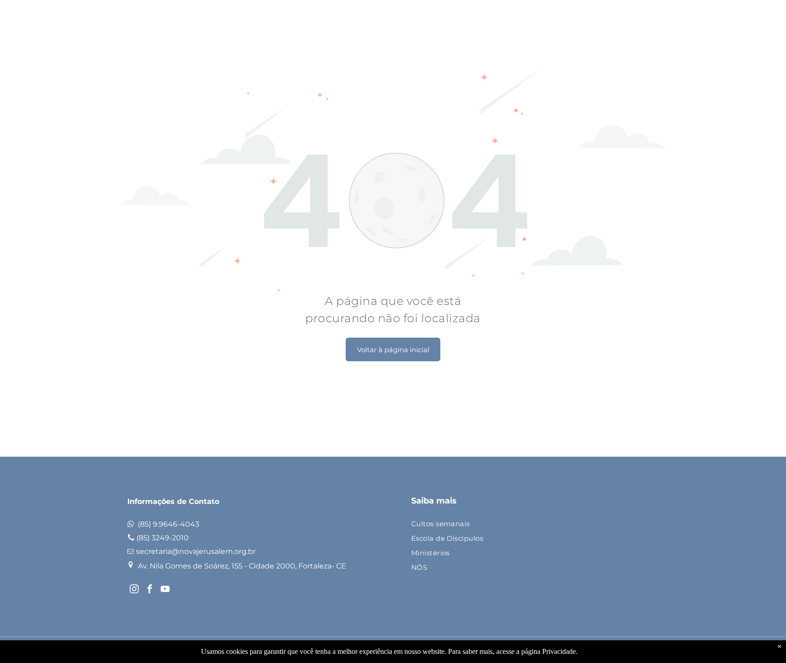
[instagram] (134, 590)
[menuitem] (531, 524)
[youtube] (165, 590)
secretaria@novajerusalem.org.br (196, 551)
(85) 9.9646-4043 (168, 524)
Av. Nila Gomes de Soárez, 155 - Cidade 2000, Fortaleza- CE (242, 566)
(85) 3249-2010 (162, 537)
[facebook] (149, 590)
